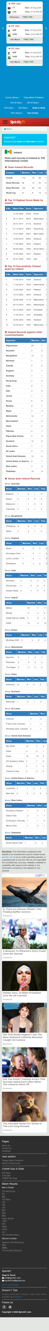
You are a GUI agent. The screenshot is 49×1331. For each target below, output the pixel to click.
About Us (6, 1145)
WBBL (4, 1247)
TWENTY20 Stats (9, 1178)
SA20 (4, 1226)
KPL (4, 1223)
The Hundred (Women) (12, 1250)
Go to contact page (10, 1284)
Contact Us (7, 1148)
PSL (4, 1204)
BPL (4, 1210)
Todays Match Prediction (12, 1160)
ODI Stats (6, 1172)
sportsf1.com (7, 857)
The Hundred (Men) (10, 1234)
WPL (4, 1245)
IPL (3, 1194)
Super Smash (8, 1218)
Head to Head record (11, 1163)
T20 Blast (6, 1199)
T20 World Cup (8, 1191)
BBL (4, 1196)
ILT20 (4, 1229)
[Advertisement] (24, 81)
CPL (4, 1202)
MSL (4, 1215)
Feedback (6, 1150)
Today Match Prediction (34, 97)
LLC (3, 1232)
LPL (3, 1207)
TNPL (4, 1221)
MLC (4, 1213)
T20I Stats (6, 1175)
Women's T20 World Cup (13, 1242)
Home (9, 128)
